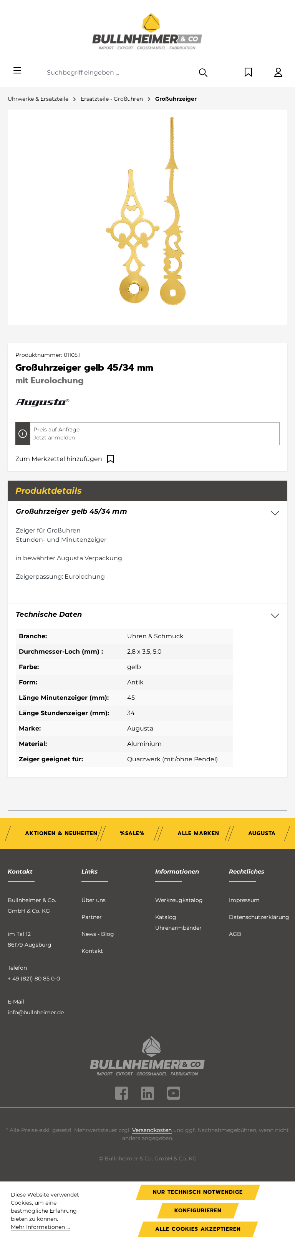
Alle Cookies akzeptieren (198, 1229)
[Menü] (17, 71)
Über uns (93, 900)
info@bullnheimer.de (36, 1012)
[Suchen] (203, 73)
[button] (147, 614)
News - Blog (97, 933)
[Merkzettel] (248, 73)
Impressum (244, 900)
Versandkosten (152, 1130)
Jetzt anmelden (54, 437)
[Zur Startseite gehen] (147, 32)
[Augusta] (42, 402)
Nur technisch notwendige (198, 1192)
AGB (235, 933)
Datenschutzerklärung (259, 917)
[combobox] (118, 73)
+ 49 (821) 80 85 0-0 (34, 978)
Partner (91, 917)
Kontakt (92, 950)
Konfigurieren (198, 1211)
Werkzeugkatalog (179, 900)
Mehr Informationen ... (40, 1226)
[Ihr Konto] (278, 73)
